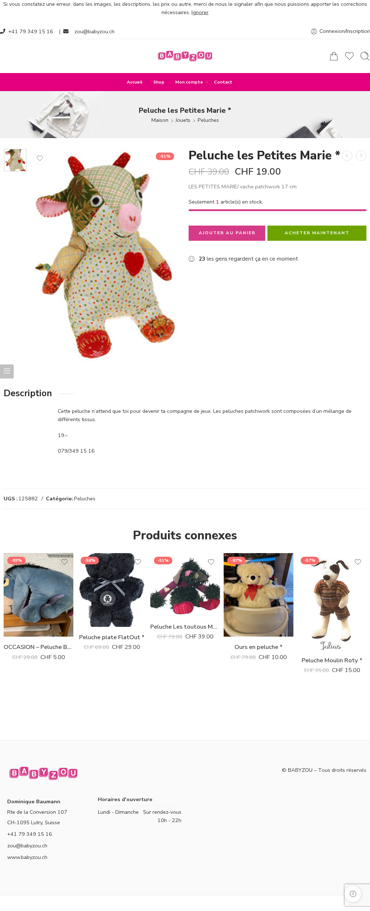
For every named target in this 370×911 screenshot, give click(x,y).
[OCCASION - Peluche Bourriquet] (38, 595)
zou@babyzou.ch (94, 31)
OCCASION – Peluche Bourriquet (38, 647)
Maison (159, 120)
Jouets (183, 120)
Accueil (134, 82)
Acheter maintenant (317, 233)
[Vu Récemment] (353, 894)
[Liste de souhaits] (40, 158)
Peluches (208, 120)
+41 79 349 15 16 (30, 31)
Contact (223, 82)
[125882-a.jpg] (15, 160)
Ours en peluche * (259, 647)
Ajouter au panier (227, 233)
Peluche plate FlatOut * (112, 637)
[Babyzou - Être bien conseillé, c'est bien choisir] (185, 56)
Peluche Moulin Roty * (332, 660)
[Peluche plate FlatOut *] (361, 155)
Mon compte (189, 82)
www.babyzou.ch (27, 857)
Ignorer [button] (200, 12)
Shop (158, 82)
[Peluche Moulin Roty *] (332, 601)
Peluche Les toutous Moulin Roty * (185, 627)
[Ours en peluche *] (258, 595)
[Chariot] (334, 56)
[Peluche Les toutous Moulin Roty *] (347, 155)
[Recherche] (365, 56)
